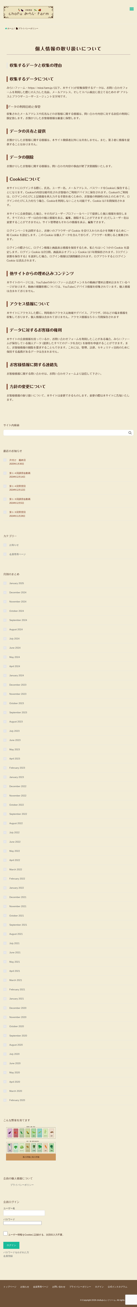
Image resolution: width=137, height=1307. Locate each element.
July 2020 (14, 1054)
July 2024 (14, 638)
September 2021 (18, 924)
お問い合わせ (58, 1286)
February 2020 (17, 1100)
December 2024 (17, 592)
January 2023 (16, 777)
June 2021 (15, 952)
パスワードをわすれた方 (16, 1252)
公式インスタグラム (117, 1286)
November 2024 (17, 601)
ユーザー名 (9, 1208)
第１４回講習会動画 (19, 473)
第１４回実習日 (17, 486)
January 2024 (16, 675)
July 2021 (14, 943)
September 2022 (18, 814)
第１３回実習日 (17, 512)
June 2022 (15, 841)
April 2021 (14, 971)
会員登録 (8, 1256)
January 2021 (16, 998)
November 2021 (17, 906)
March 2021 (15, 980)
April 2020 (14, 1081)
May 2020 (14, 1072)
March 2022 (15, 869)
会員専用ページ (17, 554)
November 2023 (17, 694)
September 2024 (18, 620)
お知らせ (14, 545)
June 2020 (15, 1063)
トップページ (9, 1286)
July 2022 (14, 832)
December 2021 (17, 897)
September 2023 (18, 712)
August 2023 (16, 721)
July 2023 (14, 731)
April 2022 (14, 860)
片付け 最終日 (17, 460)
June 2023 (15, 740)
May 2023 (14, 749)
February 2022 (17, 878)
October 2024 (16, 611)
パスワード (9, 1219)
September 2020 (18, 1035)
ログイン (99, 1286)
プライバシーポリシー (18, 1184)
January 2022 (16, 887)
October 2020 (16, 1026)
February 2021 (17, 989)
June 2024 (15, 647)
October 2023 (16, 703)
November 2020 (17, 1017)
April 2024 (14, 666)
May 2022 (14, 851)
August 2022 (16, 823)
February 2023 (17, 767)
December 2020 (17, 1008)
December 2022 (17, 786)
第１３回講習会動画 (19, 499)
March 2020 (15, 1091)
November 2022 (17, 795)
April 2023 (14, 758)
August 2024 (16, 629)
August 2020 (16, 1044)
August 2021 (16, 934)
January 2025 (16, 583)
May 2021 (14, 961)
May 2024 (14, 657)
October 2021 (16, 915)
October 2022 (16, 804)
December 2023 (17, 684)
